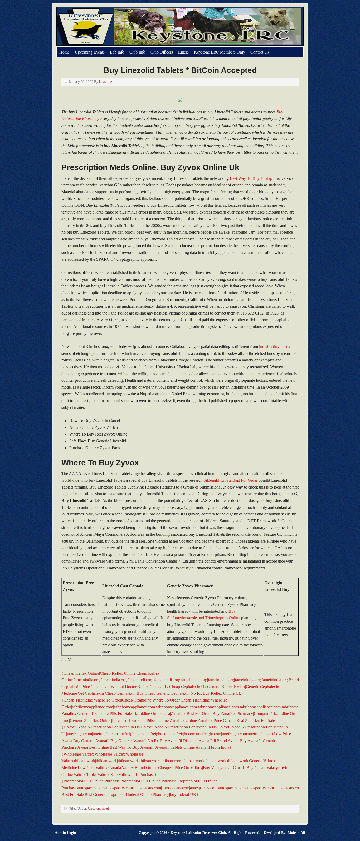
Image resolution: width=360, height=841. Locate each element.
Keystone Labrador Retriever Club (115, 26)
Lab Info (117, 52)
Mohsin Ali (296, 833)
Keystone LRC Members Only (219, 52)
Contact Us (259, 52)
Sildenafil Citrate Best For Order (230, 480)
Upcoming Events (90, 52)
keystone (105, 82)
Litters (183, 52)
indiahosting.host (273, 346)
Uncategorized (98, 808)
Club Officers (161, 52)
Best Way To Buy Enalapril (253, 178)
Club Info (137, 52)
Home (64, 52)
